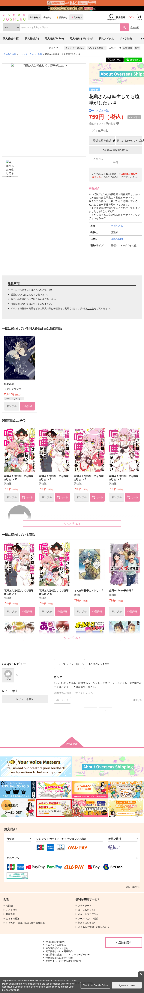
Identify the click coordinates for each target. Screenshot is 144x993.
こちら (36, 289)
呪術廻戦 (127, 47)
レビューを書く (25, 699)
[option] (44, 110)
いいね (8, 679)
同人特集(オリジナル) (81, 38)
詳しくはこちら (133, 886)
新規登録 (120, 17)
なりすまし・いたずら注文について (64, 960)
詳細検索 (134, 27)
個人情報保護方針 (55, 954)
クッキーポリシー (81, 954)
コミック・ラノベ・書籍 (30, 53)
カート (29, 497)
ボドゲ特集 (126, 38)
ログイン (129, 17)
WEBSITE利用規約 (55, 941)
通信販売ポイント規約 (57, 948)
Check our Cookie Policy (95, 985)
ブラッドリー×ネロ (14, 398)
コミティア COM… (75, 47)
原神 (137, 47)
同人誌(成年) (32, 38)
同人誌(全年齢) (11, 38)
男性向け (63, 17)
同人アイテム (106, 38)
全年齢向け (35, 17)
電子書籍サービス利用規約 (59, 951)
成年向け (47, 17)
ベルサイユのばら (97, 47)
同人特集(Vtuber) (54, 38)
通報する (137, 700)
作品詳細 (27, 406)
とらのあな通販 (9, 53)
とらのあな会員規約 (56, 945)
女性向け (78, 17)
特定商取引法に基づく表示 (59, 957)
